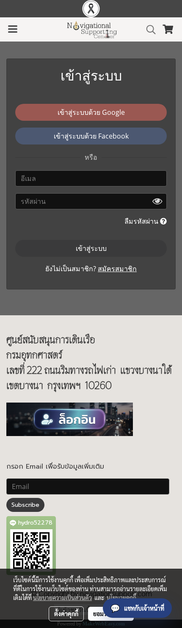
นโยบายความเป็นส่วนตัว (62, 597)
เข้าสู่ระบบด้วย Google (91, 112)
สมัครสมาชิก (117, 268)
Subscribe (25, 504)
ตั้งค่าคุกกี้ (66, 613)
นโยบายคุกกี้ (121, 597)
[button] (148, 29)
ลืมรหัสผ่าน (142, 221)
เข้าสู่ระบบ (91, 248)
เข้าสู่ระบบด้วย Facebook (91, 136)
